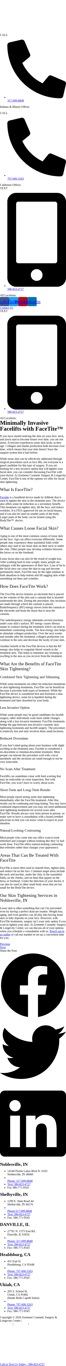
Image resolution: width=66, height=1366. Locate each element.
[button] (33, 985)
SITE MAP (20, 1323)
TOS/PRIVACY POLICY (44, 1323)
